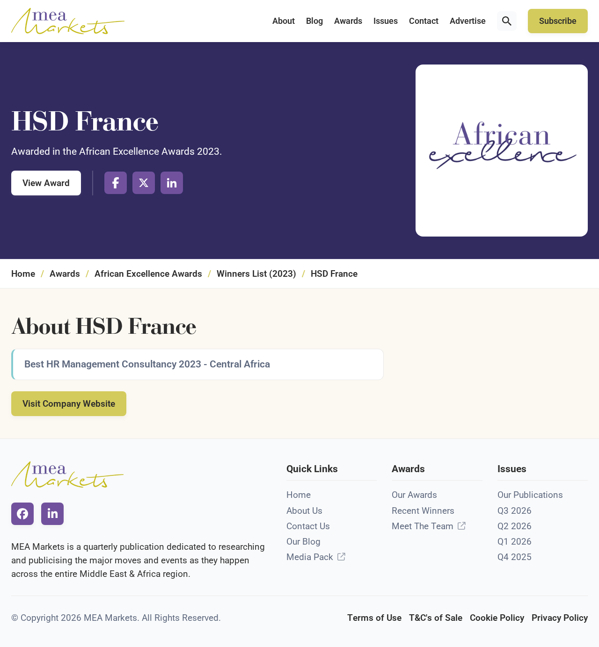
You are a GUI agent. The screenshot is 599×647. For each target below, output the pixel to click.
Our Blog (303, 541)
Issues (385, 21)
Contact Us (308, 526)
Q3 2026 (514, 510)
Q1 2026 (514, 541)
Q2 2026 (514, 526)
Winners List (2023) (256, 273)
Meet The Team (422, 526)
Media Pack (309, 557)
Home (23, 273)
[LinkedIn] (172, 183)
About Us (304, 510)
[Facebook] (115, 183)
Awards (348, 21)
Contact (423, 21)
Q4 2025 (514, 557)
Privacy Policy (560, 617)
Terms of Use (374, 617)
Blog (314, 21)
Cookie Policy (497, 617)
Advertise (468, 21)
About (283, 21)
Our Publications (530, 494)
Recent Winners (423, 510)
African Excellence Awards (148, 273)
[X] (143, 183)
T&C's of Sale (435, 617)
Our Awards (414, 494)
